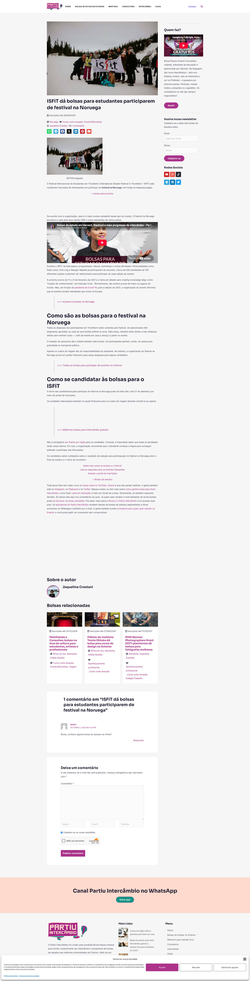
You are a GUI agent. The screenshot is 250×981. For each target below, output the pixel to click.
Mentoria (113, 6)
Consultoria (128, 6)
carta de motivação (81, 493)
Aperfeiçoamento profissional (96, 665)
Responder (138, 740)
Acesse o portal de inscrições (102, 473)
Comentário (67, 783)
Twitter (87, 489)
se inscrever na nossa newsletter (68, 501)
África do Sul (59, 653)
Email (166, 133)
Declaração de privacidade (29, 976)
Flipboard (73, 489)
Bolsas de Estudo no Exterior (89, 6)
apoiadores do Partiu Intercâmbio (72, 504)
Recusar (196, 967)
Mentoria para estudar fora (180, 939)
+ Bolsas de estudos (102, 479)
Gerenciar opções (229, 967)
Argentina (144, 653)
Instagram (59, 489)
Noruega (54, 122)
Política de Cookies (11, 976)
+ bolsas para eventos (102, 193)
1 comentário (78, 125)
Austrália (130, 657)
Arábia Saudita (57, 657)
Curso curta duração (73, 122)
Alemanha (72, 653)
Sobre (68, 6)
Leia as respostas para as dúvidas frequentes (102, 469)
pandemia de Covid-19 (85, 287)
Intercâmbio (145, 6)
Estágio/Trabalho (134, 678)
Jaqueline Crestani (58, 125)
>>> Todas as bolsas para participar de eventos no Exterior (89, 365)
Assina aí (112, 485)
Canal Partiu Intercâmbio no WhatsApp (125, 891)
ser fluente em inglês (75, 442)
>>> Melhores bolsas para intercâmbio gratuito (82, 429)
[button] (244, 959)
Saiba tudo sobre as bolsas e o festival (102, 465)
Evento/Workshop (93, 122)
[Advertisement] (102, 206)
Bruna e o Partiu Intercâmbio (123, 501)
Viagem (72, 666)
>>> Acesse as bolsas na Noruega (75, 301)
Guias (158, 6)
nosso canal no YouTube (95, 485)
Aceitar (162, 967)
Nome (167, 145)
